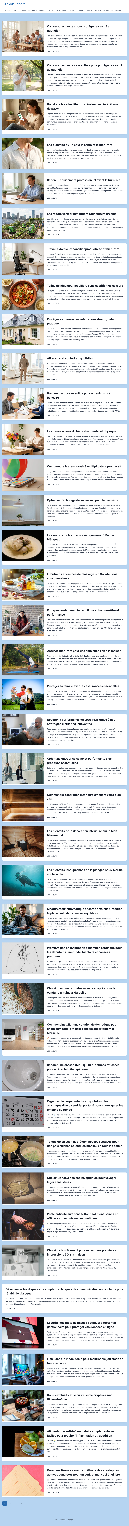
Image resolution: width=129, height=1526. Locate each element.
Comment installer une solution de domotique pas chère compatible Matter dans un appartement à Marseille (81, 1029)
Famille (41, 10)
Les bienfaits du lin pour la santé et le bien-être (79, 145)
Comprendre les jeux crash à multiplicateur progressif (84, 466)
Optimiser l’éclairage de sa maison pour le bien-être (82, 500)
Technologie (108, 10)
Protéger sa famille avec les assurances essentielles (83, 686)
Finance (49, 10)
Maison (65, 10)
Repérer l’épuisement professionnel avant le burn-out (83, 180)
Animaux (6, 10)
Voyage (118, 10)
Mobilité (73, 10)
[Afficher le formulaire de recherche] (124, 10)
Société (98, 10)
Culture (23, 10)
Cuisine (16, 10)
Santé (81, 10)
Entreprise (32, 10)
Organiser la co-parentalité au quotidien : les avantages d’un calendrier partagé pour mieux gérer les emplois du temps (85, 1105)
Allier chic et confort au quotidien (70, 358)
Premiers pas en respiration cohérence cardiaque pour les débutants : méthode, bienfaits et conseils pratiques (84, 952)
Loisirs (57, 10)
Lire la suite (53, 51)
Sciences (89, 10)
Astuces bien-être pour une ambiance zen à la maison (84, 651)
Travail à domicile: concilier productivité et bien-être (83, 249)
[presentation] (23, 36)
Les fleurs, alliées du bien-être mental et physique (81, 431)
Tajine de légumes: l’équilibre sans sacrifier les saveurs (85, 285)
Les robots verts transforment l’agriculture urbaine (82, 214)
